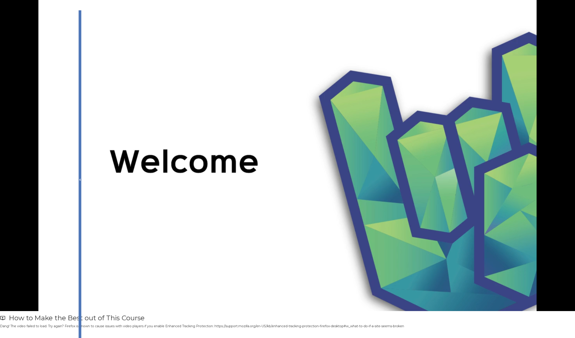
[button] (26, 333)
